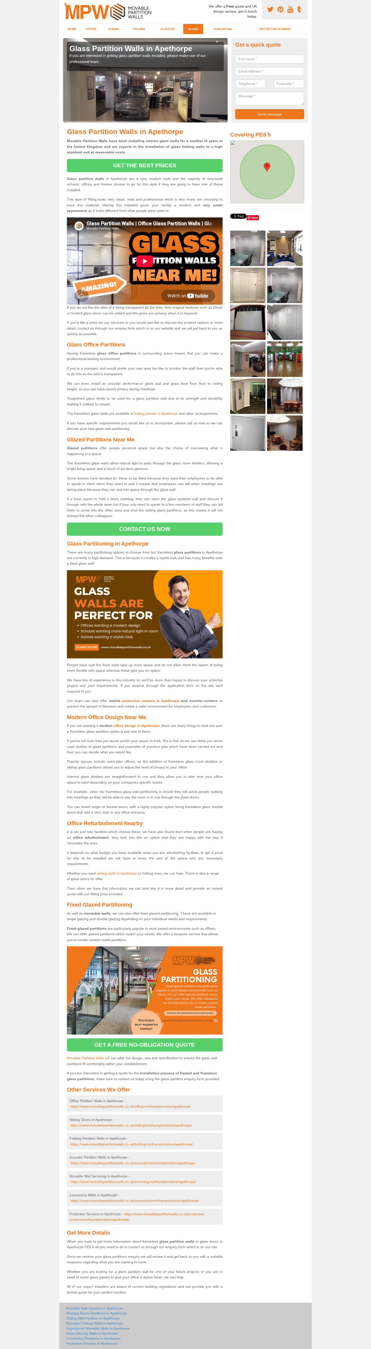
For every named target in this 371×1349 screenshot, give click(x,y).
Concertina (222, 28)
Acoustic (168, 28)
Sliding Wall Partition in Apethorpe (93, 1318)
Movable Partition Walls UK (88, 1058)
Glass (193, 28)
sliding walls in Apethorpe (117, 873)
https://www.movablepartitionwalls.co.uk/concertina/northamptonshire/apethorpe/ (134, 1201)
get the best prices (144, 165)
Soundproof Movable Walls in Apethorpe (98, 1328)
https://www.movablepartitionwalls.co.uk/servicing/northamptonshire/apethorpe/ (133, 1182)
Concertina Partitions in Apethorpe (93, 1338)
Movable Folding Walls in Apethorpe (94, 1323)
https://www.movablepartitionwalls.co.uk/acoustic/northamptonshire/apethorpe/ (132, 1163)
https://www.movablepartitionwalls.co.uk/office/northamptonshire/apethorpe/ (130, 1106)
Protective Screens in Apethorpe (91, 1343)
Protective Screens (275, 28)
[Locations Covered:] (65, 4)
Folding (139, 28)
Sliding (114, 28)
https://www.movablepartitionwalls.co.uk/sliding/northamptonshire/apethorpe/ (131, 1125)
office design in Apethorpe (137, 726)
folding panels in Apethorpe (156, 413)
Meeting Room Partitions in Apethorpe (96, 1313)
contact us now (144, 529)
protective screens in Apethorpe (150, 701)
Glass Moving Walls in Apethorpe (92, 1333)
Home (72, 28)
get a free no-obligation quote (144, 1045)
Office (91, 28)
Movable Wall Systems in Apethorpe (94, 1308)
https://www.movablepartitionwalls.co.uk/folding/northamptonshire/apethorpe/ (131, 1144)
